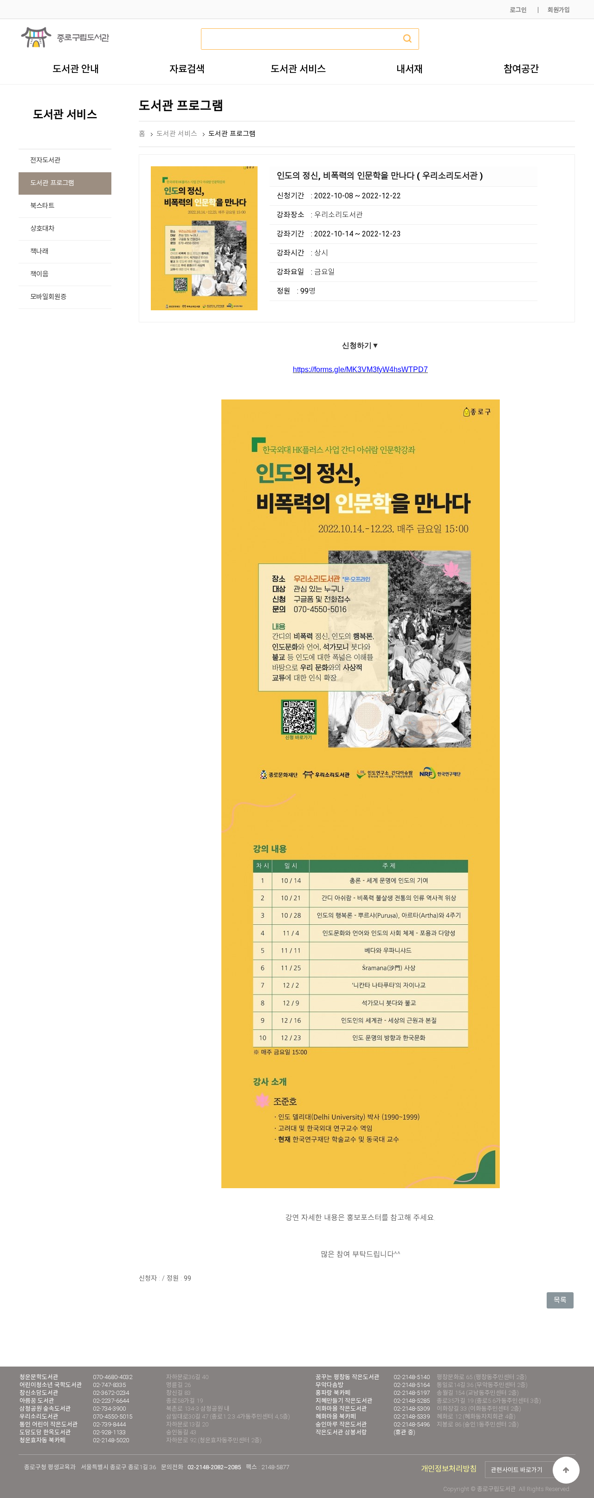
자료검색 (187, 69)
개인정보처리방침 (449, 1469)
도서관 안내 (75, 69)
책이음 (39, 274)
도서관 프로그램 (52, 183)
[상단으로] (566, 1470)
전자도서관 (45, 160)
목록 (560, 1300)
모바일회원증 (48, 297)
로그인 (518, 10)
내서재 (409, 69)
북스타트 (42, 206)
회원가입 (559, 10)
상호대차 (42, 229)
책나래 (39, 251)
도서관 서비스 (298, 69)
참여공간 (521, 69)
